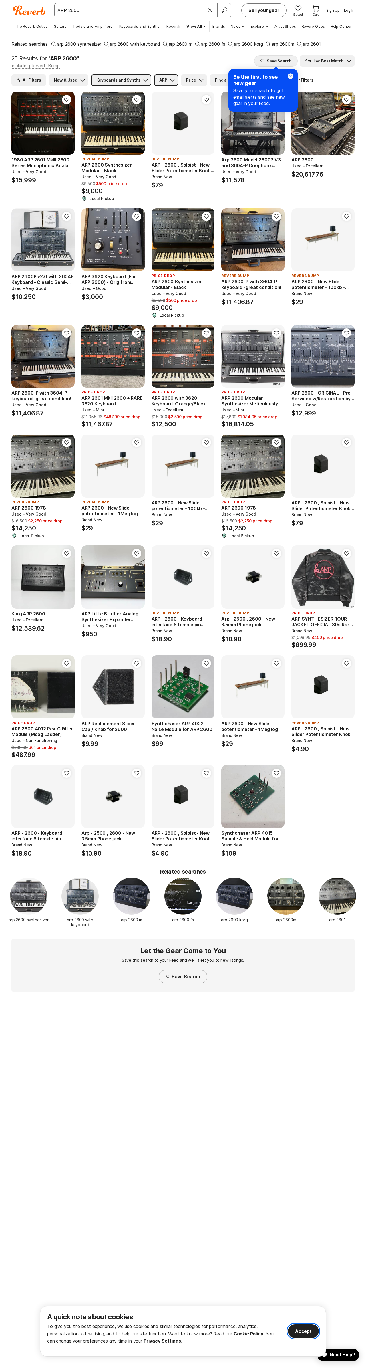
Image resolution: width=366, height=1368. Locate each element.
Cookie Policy (248, 1334)
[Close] (210, 10)
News (235, 26)
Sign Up (333, 10)
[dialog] (183, 1331)
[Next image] (66, 123)
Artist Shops (285, 26)
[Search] (224, 10)
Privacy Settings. (163, 1341)
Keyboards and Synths (139, 26)
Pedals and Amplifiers (92, 26)
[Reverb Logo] (29, 10)
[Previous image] (19, 123)
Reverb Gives (313, 26)
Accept (303, 1331)
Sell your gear (263, 10)
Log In (349, 10)
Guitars (60, 26)
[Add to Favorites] (66, 99)
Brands (218, 26)
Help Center (341, 26)
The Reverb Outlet (31, 26)
